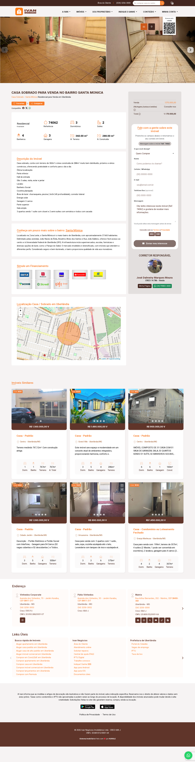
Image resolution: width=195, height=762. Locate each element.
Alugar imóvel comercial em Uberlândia (33, 654)
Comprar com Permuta (26, 674)
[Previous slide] (4, 50)
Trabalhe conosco (82, 661)
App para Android (81, 667)
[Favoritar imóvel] (63, 392)
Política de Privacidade (89, 714)
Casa (14, 97)
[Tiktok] (161, 620)
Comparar (38, 103)
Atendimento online (82, 647)
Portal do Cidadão (140, 644)
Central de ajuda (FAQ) (84, 654)
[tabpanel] (97, 50)
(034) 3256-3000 (123, 3)
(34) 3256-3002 (85, 607)
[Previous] (16, 406)
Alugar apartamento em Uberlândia (31, 644)
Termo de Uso (109, 714)
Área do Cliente (104, 3)
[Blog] (167, 620)
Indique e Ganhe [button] (127, 12)
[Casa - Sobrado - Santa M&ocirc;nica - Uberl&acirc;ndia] (25, 11)
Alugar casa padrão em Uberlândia (31, 647)
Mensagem (138, 201)
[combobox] (155, 153)
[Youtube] (156, 620)
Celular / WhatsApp (142, 169)
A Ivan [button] (65, 12)
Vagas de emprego (140, 647)
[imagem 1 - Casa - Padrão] (39, 406)
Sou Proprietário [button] (101, 12)
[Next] (62, 406)
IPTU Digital (79, 657)
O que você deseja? (142, 149)
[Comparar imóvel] (63, 396)
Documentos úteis (82, 674)
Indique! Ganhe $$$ (82, 664)
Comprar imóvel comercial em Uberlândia (34, 667)
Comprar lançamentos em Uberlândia (33, 671)
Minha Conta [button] (169, 12)
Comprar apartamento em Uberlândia (33, 661)
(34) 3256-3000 (142, 607)
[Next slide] (190, 50)
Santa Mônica (31, 97)
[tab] (144, 26)
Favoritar (20, 103)
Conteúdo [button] (149, 12)
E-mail (136, 180)
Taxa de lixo (137, 654)
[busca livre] (162, 3)
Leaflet (103, 359)
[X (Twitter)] (150, 620)
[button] (172, 3)
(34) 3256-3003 (27, 607)
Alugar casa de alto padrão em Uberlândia (35, 651)
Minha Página (144, 286)
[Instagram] (22, 620)
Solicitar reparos (81, 651)
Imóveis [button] (80, 12)
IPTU (134, 651)
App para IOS (80, 671)
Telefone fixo (143, 190)
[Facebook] (138, 620)
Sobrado (20, 97)
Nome (136, 159)
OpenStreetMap (114, 359)
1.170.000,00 (170, 102)
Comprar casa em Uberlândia (29, 664)
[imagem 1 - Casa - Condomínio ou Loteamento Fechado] (155, 499)
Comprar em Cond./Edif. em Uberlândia (33, 657)
